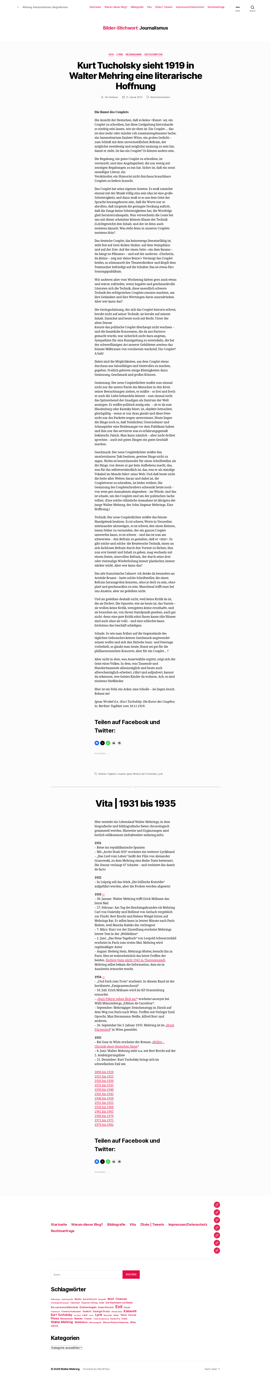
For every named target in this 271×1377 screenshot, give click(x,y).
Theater (88, 1319)
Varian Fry (115, 1319)
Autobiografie (67, 1299)
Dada (101, 1303)
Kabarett (130, 1311)
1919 (111, 54)
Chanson (121, 1299)
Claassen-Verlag (89, 1303)
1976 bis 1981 (104, 1125)
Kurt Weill (77, 1315)
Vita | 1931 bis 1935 (135, 803)
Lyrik (119, 54)
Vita (149, 7)
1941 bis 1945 (104, 1094)
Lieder (91, 1315)
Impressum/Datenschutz (190, 7)
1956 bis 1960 (104, 1107)
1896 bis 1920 (104, 1072)
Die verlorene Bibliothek (64, 1307)
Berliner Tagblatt (107, 773)
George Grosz (101, 1311)
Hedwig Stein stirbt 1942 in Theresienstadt (135, 960)
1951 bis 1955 (104, 1103)
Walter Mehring (62, 1322)
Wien (133, 1322)
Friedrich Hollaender (71, 1311)
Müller (116, 1315)
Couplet (121, 773)
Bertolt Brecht (90, 1299)
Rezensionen (134, 54)
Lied (84, 1315)
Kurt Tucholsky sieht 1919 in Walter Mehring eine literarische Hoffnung (135, 75)
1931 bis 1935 (104, 1085)
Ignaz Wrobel (133, 773)
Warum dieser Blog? (115, 7)
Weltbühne (81, 1322)
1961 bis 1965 (104, 1112)
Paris (124, 1315)
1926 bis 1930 (104, 1081)
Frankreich (55, 1312)
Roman (78, 1318)
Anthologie (55, 1299)
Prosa (55, 1318)
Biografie (102, 1299)
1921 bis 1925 (104, 1076)
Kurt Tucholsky (149, 773)
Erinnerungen (88, 1307)
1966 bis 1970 (104, 1116)
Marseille (108, 1315)
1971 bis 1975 (104, 1120)
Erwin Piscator (106, 1307)
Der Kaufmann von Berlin (119, 1302)
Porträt (132, 1315)
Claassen (75, 1302)
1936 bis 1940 (104, 1090)
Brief (111, 1299)
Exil (118, 1306)
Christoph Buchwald (60, 1303)
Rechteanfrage (216, 7)
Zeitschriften (153, 54)
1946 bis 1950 (104, 1098)
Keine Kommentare (160, 97)
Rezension (66, 1318)
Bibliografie (137, 7)
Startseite (95, 7)
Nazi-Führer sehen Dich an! (117, 999)
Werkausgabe (95, 1322)
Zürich (54, 1325)
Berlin (78, 1299)
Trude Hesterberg (101, 1319)
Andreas (113, 97)
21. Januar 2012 (134, 97)
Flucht (127, 1307)
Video (124, 1318)
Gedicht (87, 1311)
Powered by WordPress (96, 1369)
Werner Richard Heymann (116, 1322)
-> (103, 894)
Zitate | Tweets (163, 7)
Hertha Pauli (116, 1312)
